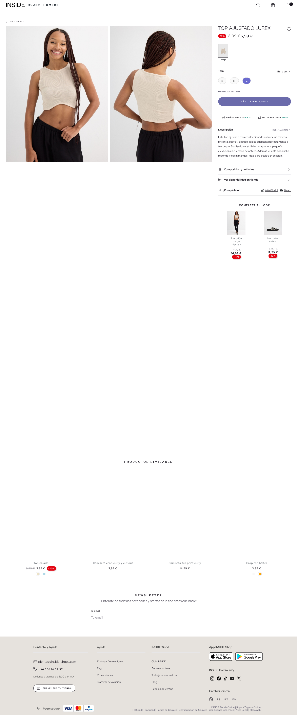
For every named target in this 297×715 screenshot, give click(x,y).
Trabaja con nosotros (164, 675)
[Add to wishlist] (289, 29)
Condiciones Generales (221, 710)
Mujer (34, 5)
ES (219, 699)
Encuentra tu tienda (57, 688)
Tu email (95, 611)
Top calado (41, 563)
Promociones (105, 675)
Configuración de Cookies (193, 710)
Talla (221, 71)
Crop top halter (256, 563)
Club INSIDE (159, 661)
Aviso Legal (242, 710)
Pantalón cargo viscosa (236, 241)
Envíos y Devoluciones (110, 661)
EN (234, 699)
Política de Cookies (167, 710)
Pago (100, 668)
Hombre (51, 5)
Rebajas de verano (162, 689)
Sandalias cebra (273, 240)
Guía (285, 72)
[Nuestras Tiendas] (273, 5)
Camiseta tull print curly (185, 563)
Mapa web (255, 710)
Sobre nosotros (161, 668)
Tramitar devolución (109, 682)
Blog (154, 682)
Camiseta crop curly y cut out (113, 563)
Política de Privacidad (144, 710)
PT (226, 699)
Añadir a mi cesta (255, 101)
